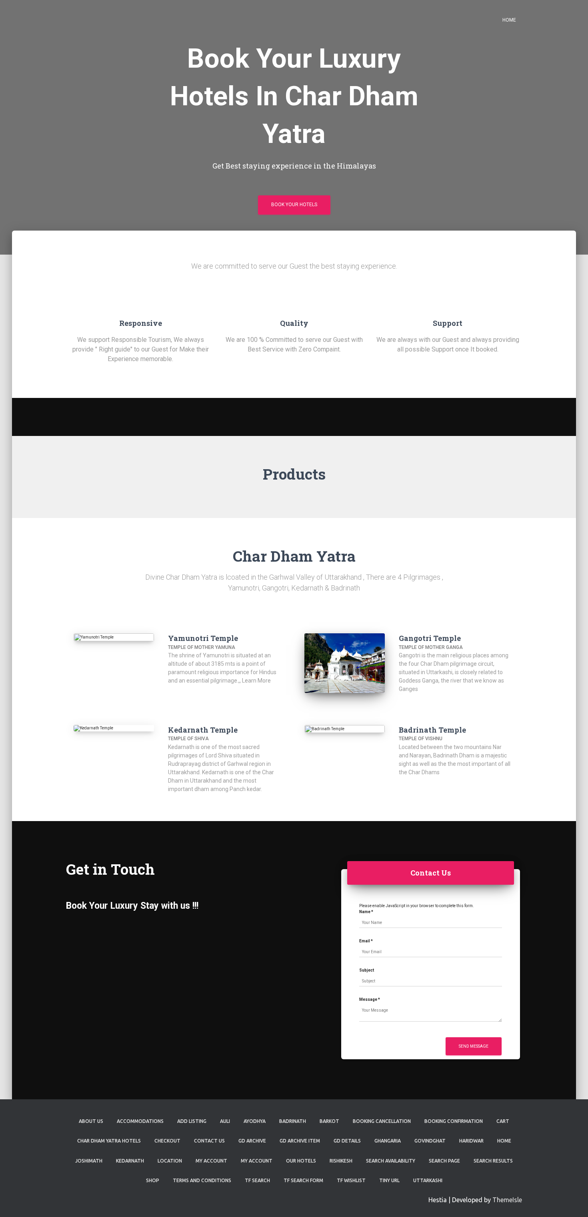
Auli (225, 1121)
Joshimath (88, 1160)
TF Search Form (303, 1180)
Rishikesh (341, 1160)
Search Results (493, 1160)
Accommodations (140, 1121)
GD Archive (252, 1140)
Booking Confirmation (453, 1121)
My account (256, 1160)
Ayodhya (255, 1121)
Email (366, 941)
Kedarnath (130, 1160)
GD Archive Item (300, 1140)
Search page (444, 1160)
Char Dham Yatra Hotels (109, 1140)
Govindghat (430, 1140)
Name (366, 912)
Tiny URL (389, 1180)
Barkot (329, 1121)
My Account (211, 1160)
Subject (366, 970)
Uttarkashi (427, 1180)
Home (509, 20)
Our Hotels (301, 1160)
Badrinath (292, 1121)
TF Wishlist (351, 1180)
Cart (502, 1121)
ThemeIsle (507, 1199)
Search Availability (390, 1160)
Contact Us (209, 1140)
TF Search (257, 1180)
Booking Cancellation (382, 1121)
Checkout (167, 1140)
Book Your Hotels (294, 204)
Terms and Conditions (202, 1180)
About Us (91, 1121)
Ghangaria (387, 1140)
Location (170, 1160)
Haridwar (471, 1140)
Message (369, 999)
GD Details (347, 1140)
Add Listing (191, 1121)
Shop (152, 1180)
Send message (473, 1046)
